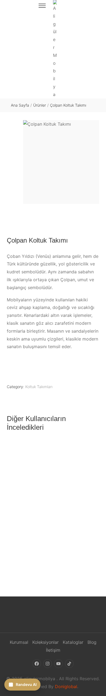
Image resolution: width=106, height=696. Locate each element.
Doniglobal (66, 686)
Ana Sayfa (20, 105)
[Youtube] (58, 664)
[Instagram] (47, 664)
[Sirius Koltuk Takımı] (53, 495)
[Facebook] (36, 664)
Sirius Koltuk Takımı (53, 555)
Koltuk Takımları (38, 386)
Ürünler (39, 105)
